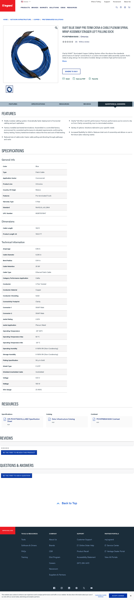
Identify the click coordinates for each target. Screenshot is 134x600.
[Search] (116, 7)
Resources (64, 104)
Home (5, 19)
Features (13, 104)
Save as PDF (80, 79)
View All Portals (111, 557)
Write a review (84, 42)
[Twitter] (84, 588)
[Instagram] (61, 588)
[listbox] (30, 54)
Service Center (113, 545)
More (64, 61)
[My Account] (125, 7)
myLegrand (109, 539)
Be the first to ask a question (16, 475)
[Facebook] (54, 588)
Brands (52, 545)
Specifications (38, 104)
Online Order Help (86, 545)
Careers (52, 563)
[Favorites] (120, 7)
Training (24, 557)
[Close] (130, 595)
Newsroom (53, 568)
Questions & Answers (115, 104)
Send (67, 79)
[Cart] (129, 7)
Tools (23, 539)
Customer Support (84, 539)
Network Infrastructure (20, 19)
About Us (53, 539)
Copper (36, 19)
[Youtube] (91, 588)
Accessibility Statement (86, 557)
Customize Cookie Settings (100, 596)
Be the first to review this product (20, 453)
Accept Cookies (118, 596)
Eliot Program (54, 557)
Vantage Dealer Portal (116, 551)
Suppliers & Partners (57, 574)
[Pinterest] (76, 588)
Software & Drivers (29, 545)
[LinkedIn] (69, 588)
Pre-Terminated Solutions (52, 19)
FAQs (23, 551)
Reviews (87, 104)
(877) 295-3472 (83, 563)
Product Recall (83, 551)
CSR (51, 551)
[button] (56, 27)
